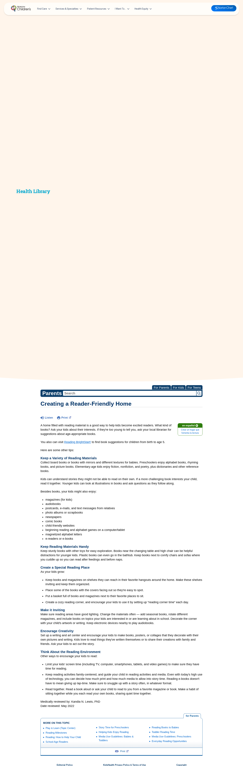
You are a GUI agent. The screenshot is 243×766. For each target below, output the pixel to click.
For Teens (194, 387)
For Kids (178, 387)
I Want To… (120, 8)
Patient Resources (96, 8)
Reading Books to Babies (165, 727)
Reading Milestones (56, 732)
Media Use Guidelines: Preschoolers (171, 736)
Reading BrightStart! (77, 442)
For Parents (161, 387)
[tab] (192, 715)
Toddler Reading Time (163, 732)
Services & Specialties (67, 8)
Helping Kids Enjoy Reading (114, 732)
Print (64, 417)
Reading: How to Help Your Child (63, 737)
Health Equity (141, 8)
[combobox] (129, 393)
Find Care (42, 8)
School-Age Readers (57, 741)
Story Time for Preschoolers (114, 727)
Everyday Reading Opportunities (169, 741)
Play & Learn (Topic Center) (60, 728)
